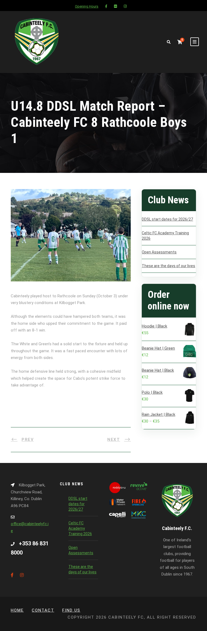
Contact (43, 610)
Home (17, 610)
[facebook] (106, 6)
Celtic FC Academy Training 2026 (80, 528)
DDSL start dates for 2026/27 (167, 219)
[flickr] (115, 6)
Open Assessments (159, 252)
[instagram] (125, 6)
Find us (71, 610)
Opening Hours (86, 6)
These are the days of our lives (168, 266)
